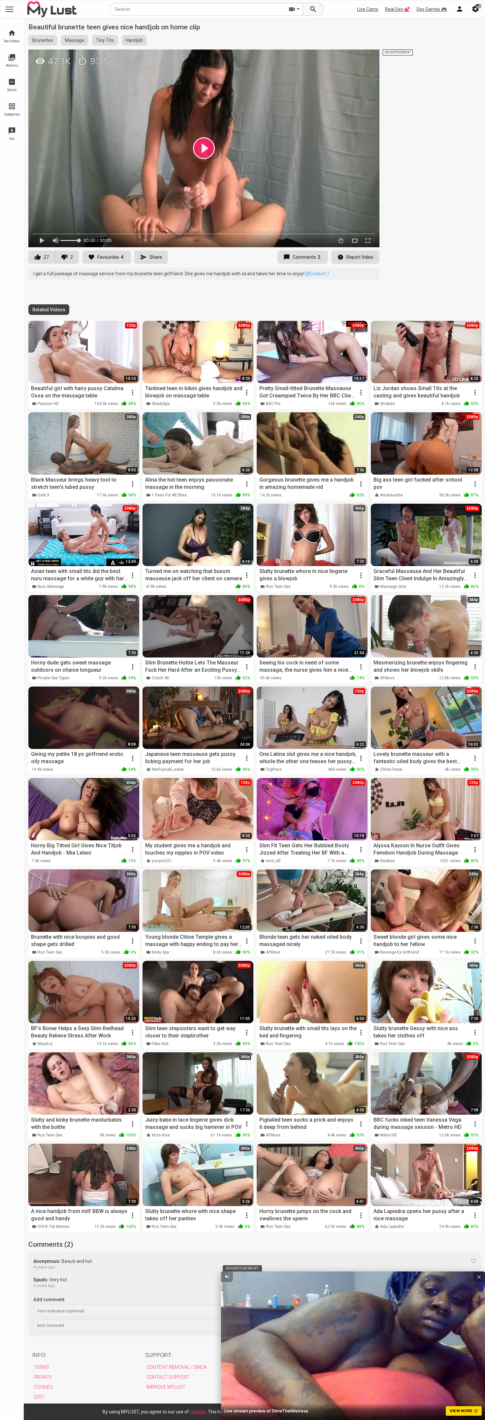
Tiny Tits (105, 40)
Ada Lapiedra (392, 1226)
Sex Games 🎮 (431, 9)
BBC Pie (273, 403)
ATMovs (387, 678)
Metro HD (388, 1135)
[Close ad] (479, 1276)
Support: (158, 1355)
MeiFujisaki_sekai (168, 769)
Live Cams (367, 9)
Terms (41, 1367)
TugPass (274, 769)
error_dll (273, 861)
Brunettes (42, 40)
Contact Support (167, 1377)
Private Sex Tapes (54, 678)
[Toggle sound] (227, 1276)
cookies (198, 1411)
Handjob (134, 40)
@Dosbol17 (317, 273)
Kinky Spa (160, 952)
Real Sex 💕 (397, 9)
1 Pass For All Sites (169, 495)
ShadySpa (161, 403)
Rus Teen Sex (278, 586)
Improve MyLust (165, 1387)
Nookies (387, 861)
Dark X (43, 495)
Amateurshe (391, 495)
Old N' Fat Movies (53, 1226)
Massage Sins (393, 586)
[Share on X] (367, 57)
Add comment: (49, 1299)
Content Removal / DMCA (176, 1367)
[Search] (313, 9)
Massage (74, 40)
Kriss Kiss (161, 1135)
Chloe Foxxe (391, 769)
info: (39, 1355)
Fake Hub (160, 1043)
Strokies (387, 403)
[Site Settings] (475, 9)
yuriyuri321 (162, 861)
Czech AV (161, 678)
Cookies (43, 1387)
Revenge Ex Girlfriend (399, 952)
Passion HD (48, 403)
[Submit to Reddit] (352, 57)
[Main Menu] (9, 9)
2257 (39, 1397)
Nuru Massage (51, 586)
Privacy (43, 1377)
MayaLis (45, 1043)
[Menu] (459, 9)
